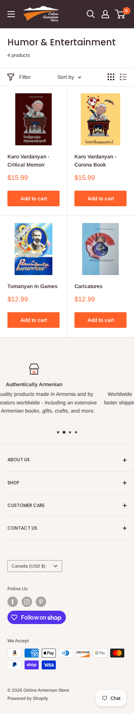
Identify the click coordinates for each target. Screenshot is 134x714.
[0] (120, 14)
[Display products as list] (123, 77)
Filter (25, 77)
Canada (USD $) (28, 566)
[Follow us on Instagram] (27, 602)
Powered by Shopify (27, 698)
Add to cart (33, 198)
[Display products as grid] (111, 77)
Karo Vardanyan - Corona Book (95, 161)
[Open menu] (11, 14)
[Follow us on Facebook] (12, 602)
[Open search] (91, 14)
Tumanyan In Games (32, 286)
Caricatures (88, 286)
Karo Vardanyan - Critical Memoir (28, 161)
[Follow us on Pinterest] (41, 602)
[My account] (105, 14)
